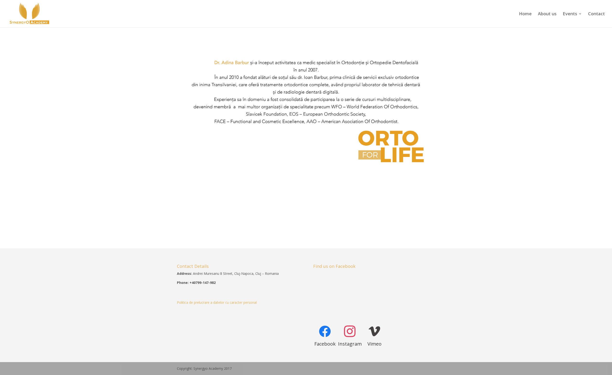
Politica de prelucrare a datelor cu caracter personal (217, 302)
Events (570, 14)
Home (525, 14)
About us (547, 14)
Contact (596, 14)
